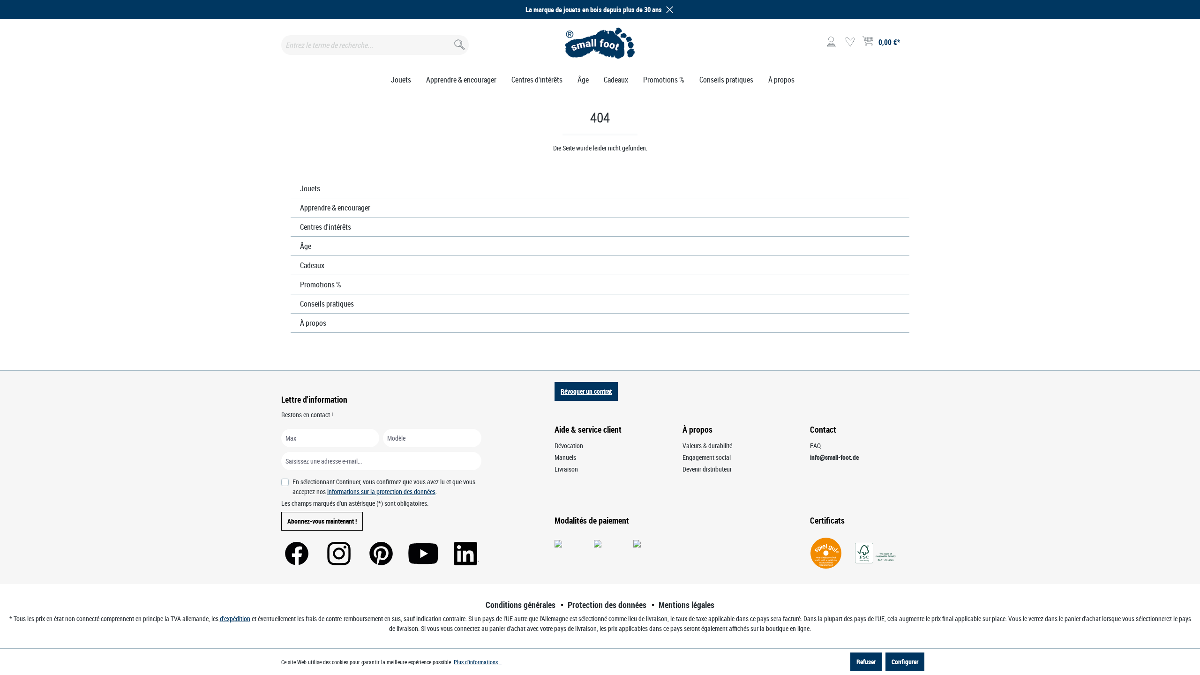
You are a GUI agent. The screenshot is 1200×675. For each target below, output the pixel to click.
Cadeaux (312, 265)
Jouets (310, 188)
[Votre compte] (831, 42)
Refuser (866, 661)
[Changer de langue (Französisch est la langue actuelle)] (911, 45)
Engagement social (706, 457)
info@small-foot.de (834, 457)
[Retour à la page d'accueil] (600, 43)
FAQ (815, 445)
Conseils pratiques (327, 304)
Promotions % (320, 284)
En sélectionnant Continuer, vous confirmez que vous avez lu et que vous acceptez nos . (383, 486)
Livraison (566, 469)
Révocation (569, 445)
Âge (305, 246)
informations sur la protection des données (381, 491)
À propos (313, 323)
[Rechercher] (459, 43)
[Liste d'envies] (849, 42)
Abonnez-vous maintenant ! (322, 521)
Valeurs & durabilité (707, 445)
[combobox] (375, 45)
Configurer (905, 661)
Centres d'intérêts (325, 227)
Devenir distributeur (707, 469)
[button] (668, 9)
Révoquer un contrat (586, 391)
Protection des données (607, 604)
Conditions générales (520, 604)
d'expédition (235, 618)
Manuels (565, 457)
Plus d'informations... (478, 662)
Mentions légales (686, 604)
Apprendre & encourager (335, 207)
